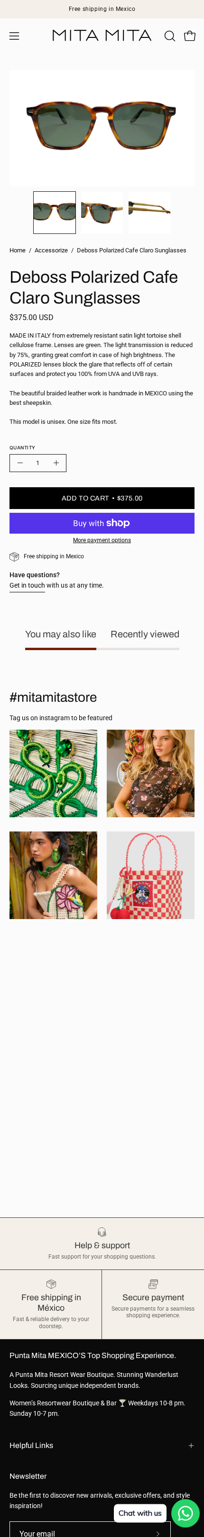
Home (17, 250)
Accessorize (51, 250)
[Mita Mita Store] (102, 36)
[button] (169, 36)
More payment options (102, 540)
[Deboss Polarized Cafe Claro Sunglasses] (54, 212)
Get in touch (27, 585)
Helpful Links (31, 1445)
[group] (102, 9)
